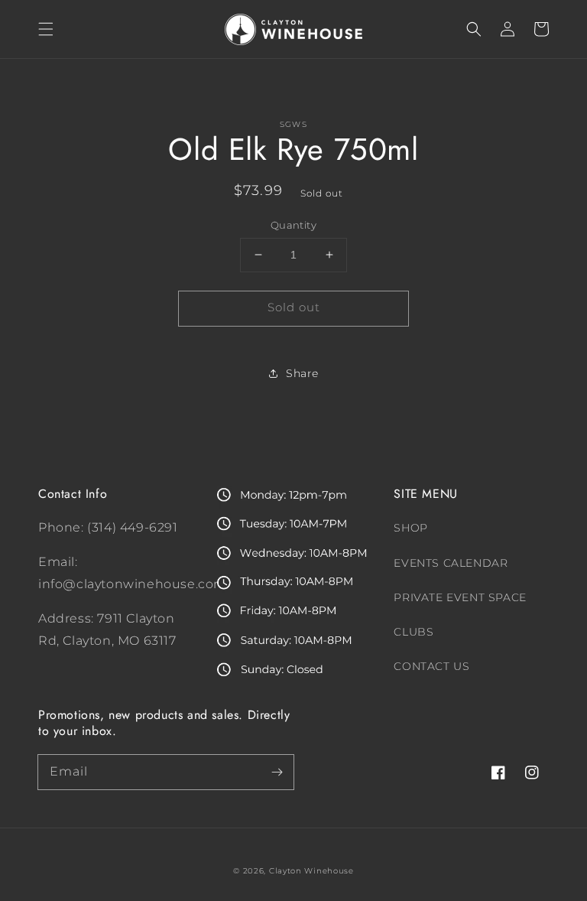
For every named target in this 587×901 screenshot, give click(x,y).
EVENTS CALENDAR (451, 563)
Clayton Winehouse (311, 871)
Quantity (293, 225)
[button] (46, 29)
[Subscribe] (277, 772)
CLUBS (413, 632)
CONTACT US (431, 666)
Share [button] (302, 373)
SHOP (410, 528)
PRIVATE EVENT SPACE (460, 597)
